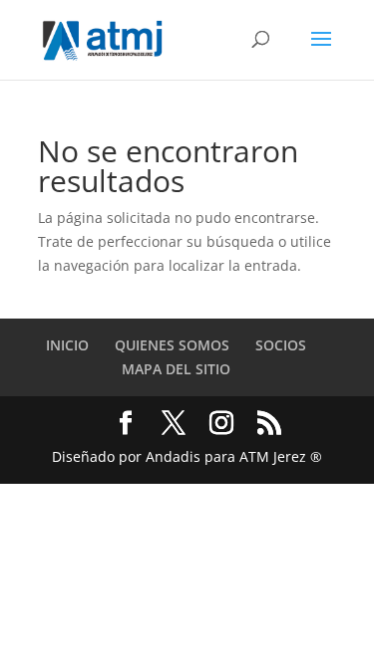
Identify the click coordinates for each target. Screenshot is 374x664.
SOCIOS (280, 344)
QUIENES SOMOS (172, 344)
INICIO (67, 344)
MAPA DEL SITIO (176, 368)
